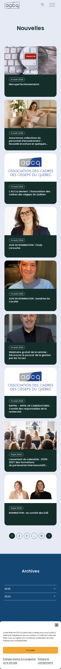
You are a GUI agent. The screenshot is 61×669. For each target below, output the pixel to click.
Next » (49, 536)
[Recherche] (42, 5)
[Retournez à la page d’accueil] (12, 5)
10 (41, 535)
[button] (56, 625)
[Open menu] (52, 5)
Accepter (30, 650)
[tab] (30, 589)
